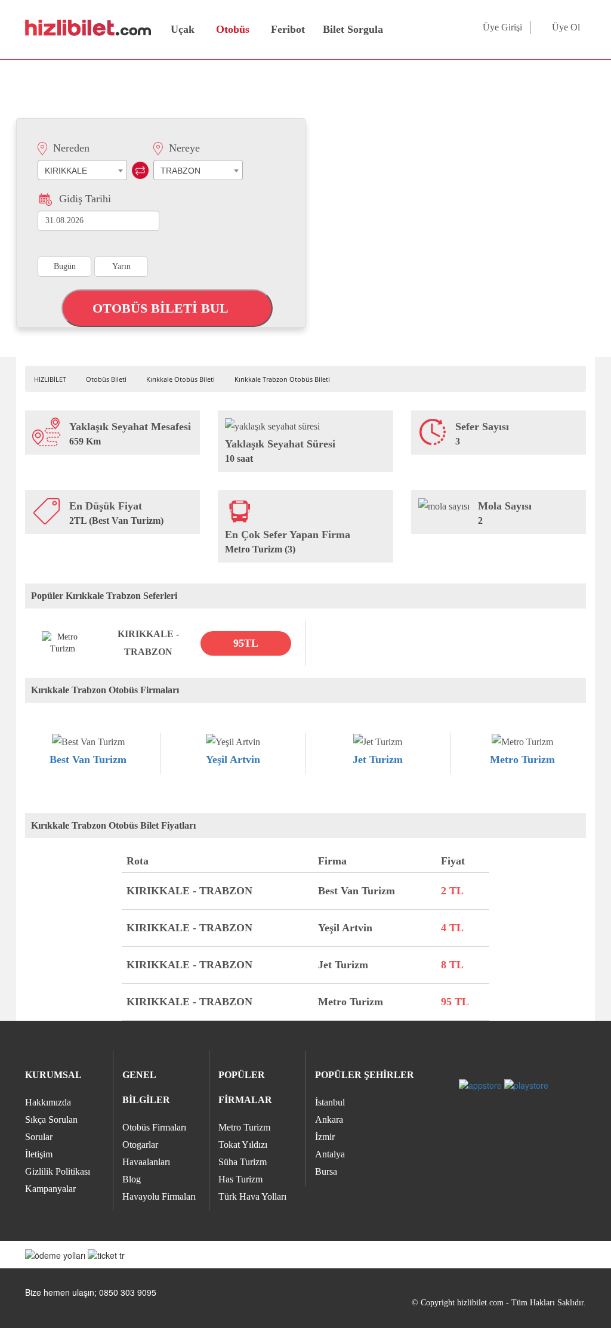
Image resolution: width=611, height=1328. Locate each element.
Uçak (183, 29)
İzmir (325, 1137)
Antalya (330, 1154)
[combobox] (82, 170)
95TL (245, 643)
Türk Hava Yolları (252, 1196)
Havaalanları (146, 1162)
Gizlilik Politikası (57, 1171)
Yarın (121, 266)
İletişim (39, 1154)
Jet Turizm (378, 759)
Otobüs (232, 29)
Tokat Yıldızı (242, 1144)
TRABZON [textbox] (180, 170)
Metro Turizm (522, 759)
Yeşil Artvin (233, 759)
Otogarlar (140, 1144)
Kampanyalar (50, 1189)
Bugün (65, 266)
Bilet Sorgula (351, 29)
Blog (131, 1179)
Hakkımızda (48, 1102)
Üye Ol (566, 27)
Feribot (288, 29)
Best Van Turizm (88, 759)
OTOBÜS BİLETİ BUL (162, 308)
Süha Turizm (242, 1162)
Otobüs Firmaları (154, 1127)
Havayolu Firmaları (159, 1196)
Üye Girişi (502, 27)
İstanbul (330, 1102)
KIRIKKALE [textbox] (66, 170)
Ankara (329, 1119)
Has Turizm (240, 1179)
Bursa (326, 1171)
